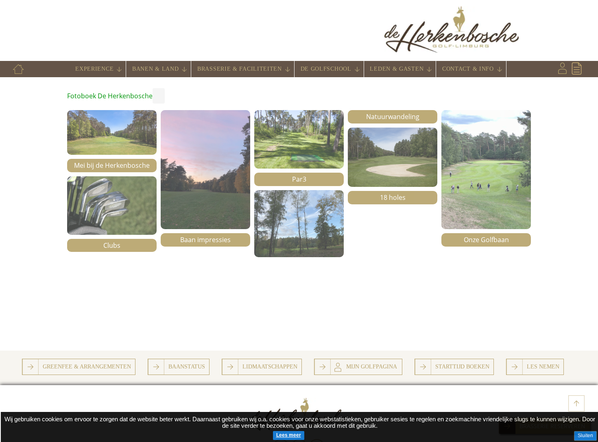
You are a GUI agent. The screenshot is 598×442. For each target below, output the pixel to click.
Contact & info (468, 69)
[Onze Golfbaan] (486, 169)
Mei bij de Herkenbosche (112, 165)
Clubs (111, 245)
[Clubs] (112, 205)
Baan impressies (205, 239)
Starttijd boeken (462, 366)
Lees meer (288, 435)
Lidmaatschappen (269, 366)
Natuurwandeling (392, 116)
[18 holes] (392, 157)
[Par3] (299, 139)
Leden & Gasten (396, 69)
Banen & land (155, 69)
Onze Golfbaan (486, 239)
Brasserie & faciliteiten (239, 69)
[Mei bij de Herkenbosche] (112, 132)
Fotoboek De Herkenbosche (110, 95)
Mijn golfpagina (371, 366)
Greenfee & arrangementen (87, 366)
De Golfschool (326, 69)
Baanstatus (186, 366)
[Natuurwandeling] (299, 223)
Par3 (299, 179)
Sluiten (585, 435)
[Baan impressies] (205, 169)
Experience (94, 69)
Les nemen (543, 366)
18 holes (393, 197)
